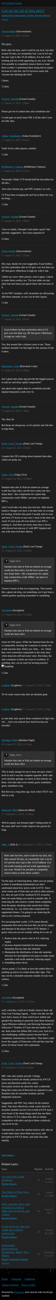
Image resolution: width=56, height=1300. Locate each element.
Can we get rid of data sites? (23, 10)
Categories (16, 1279)
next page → (8, 1155)
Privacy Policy (28, 1285)
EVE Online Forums (12, 3)
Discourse (19, 1292)
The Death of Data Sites (15, 1192)
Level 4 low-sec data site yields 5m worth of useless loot (16, 1230)
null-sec (5, 19)
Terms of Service (10, 1285)
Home (5, 1279)
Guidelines (29, 1279)
